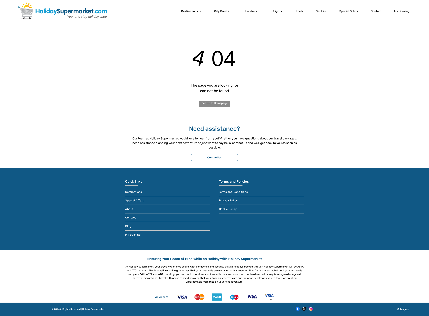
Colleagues (403, 309)
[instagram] (311, 309)
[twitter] (304, 309)
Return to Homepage (215, 103)
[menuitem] (191, 11)
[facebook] (298, 309)
